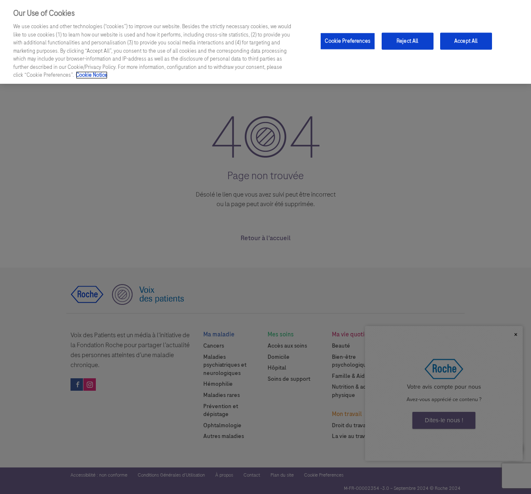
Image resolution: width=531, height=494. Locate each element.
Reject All (407, 40)
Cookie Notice (91, 75)
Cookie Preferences (347, 40)
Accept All (465, 40)
